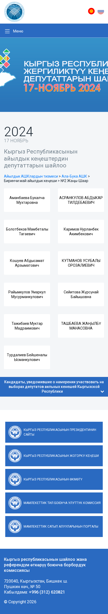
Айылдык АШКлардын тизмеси (31, 176)
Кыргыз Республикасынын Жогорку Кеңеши (61, 456)
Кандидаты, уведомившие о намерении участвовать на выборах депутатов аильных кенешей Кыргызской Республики (54, 386)
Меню (18, 31)
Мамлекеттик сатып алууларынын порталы (61, 526)
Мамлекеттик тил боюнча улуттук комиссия (62, 503)
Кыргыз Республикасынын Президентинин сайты (60, 432)
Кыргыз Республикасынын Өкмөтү (53, 479)
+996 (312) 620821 (47, 592)
